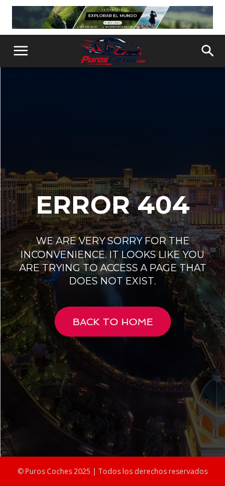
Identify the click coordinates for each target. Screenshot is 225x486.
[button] (20, 51)
